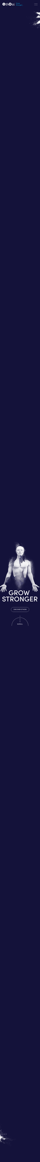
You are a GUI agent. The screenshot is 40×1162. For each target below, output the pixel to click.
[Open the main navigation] (36, 4)
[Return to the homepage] (12, 4)
